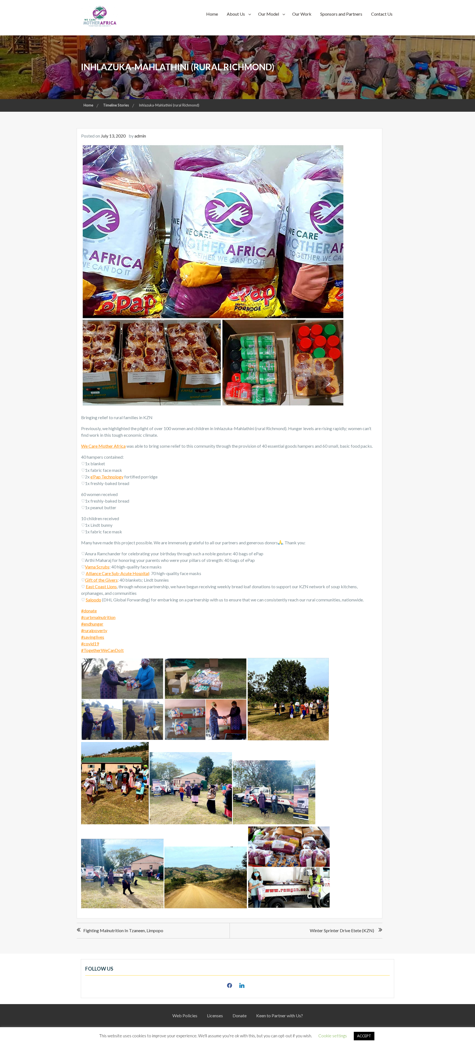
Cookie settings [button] (332, 1035)
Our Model (268, 13)
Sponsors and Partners (341, 13)
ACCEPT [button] (364, 1036)
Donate (240, 1015)
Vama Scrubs (97, 566)
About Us (236, 13)
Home (212, 13)
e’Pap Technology (106, 476)
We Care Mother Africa (103, 446)
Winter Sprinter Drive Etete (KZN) (342, 930)
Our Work (301, 13)
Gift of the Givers (101, 579)
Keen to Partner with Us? (279, 1015)
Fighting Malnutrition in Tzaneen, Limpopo (123, 930)
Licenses (215, 1015)
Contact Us (382, 13)
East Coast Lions (101, 586)
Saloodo (93, 599)
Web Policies (184, 1015)
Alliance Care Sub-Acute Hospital (117, 573)
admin (140, 135)
